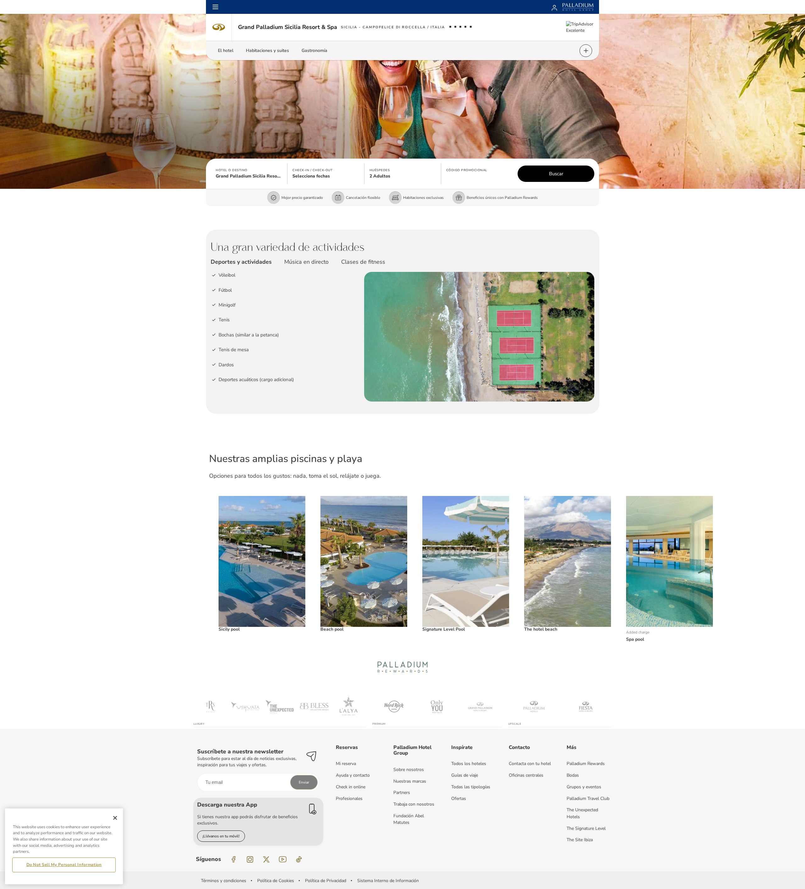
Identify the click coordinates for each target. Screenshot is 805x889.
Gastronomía (314, 50)
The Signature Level (586, 828)
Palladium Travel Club (588, 799)
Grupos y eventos (584, 787)
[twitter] (266, 859)
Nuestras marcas (409, 781)
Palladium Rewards (586, 764)
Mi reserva (346, 764)
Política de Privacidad (325, 881)
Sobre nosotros (408, 770)
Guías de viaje (464, 775)
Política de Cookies (275, 881)
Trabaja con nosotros (413, 804)
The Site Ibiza (580, 840)
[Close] (115, 818)
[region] (64, 846)
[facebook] (233, 859)
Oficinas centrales (526, 775)
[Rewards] (554, 7)
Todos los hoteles (468, 764)
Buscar (556, 174)
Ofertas (458, 799)
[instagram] (250, 859)
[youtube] (282, 859)
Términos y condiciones (223, 881)
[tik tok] (299, 859)
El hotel (225, 50)
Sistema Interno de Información (388, 881)
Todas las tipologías (470, 787)
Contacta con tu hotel (530, 764)
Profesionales (349, 799)
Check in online (350, 787)
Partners (401, 793)
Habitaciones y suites (267, 50)
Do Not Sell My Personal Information (64, 865)
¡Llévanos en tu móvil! (221, 836)
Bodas (573, 775)
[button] (249, 173)
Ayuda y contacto (353, 775)
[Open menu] (215, 7)
